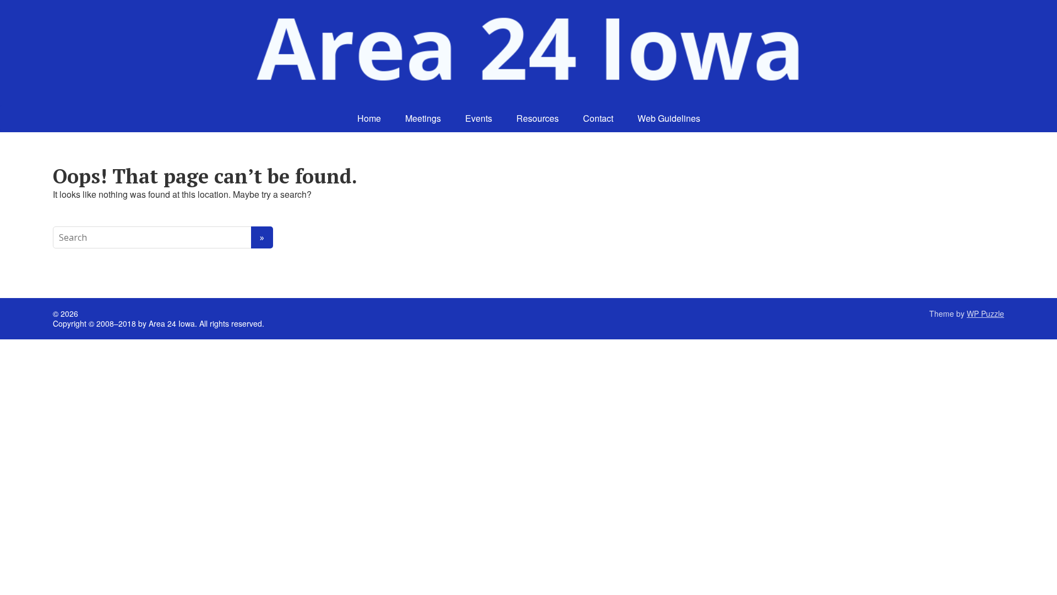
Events (478, 118)
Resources (537, 118)
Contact (598, 118)
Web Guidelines (669, 118)
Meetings (423, 118)
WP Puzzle (985, 313)
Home (369, 118)
